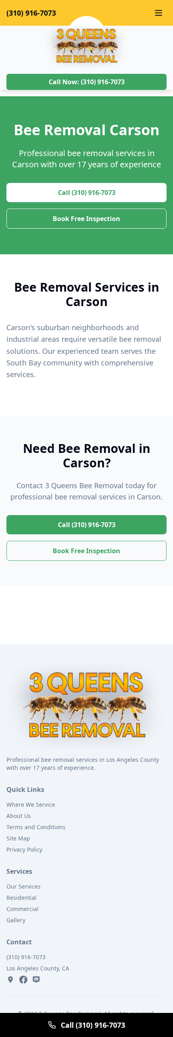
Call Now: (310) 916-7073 (87, 81)
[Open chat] (36, 980)
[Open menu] (158, 13)
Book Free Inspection (86, 218)
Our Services (23, 886)
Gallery (15, 920)
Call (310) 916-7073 (86, 192)
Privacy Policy (24, 849)
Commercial (22, 909)
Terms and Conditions (36, 827)
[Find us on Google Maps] (10, 980)
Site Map (18, 838)
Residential (21, 897)
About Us (18, 816)
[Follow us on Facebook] (23, 980)
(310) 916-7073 (31, 13)
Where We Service (30, 804)
